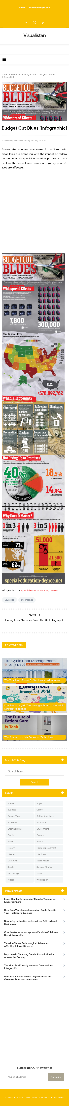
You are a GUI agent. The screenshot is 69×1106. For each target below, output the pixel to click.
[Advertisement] (34, 209)
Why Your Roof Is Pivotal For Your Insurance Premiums (32, 680)
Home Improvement (46, 848)
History (11, 848)
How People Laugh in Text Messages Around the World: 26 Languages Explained (34, 707)
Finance (40, 835)
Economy (12, 822)
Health (40, 841)
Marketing (13, 860)
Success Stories (44, 867)
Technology (13, 873)
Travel (39, 873)
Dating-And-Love (45, 816)
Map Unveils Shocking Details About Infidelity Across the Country (29, 956)
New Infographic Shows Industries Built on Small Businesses (30, 922)
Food (10, 841)
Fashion (11, 835)
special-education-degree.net (39, 590)
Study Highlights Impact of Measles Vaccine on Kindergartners (29, 900)
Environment (43, 828)
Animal (11, 803)
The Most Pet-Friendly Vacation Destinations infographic (28, 967)
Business (12, 809)
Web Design (42, 879)
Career (40, 809)
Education (9, 599)
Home (22, 7)
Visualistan (37, 1097)
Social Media (43, 860)
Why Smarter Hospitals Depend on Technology (28, 737)
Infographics (27, 599)
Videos (11, 879)
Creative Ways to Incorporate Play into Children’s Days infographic (31, 934)
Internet (11, 854)
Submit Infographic (39, 7)
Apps (39, 803)
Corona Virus (14, 816)
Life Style (41, 854)
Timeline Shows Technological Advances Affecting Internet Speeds (26, 945)
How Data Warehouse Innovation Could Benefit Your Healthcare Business (30, 911)
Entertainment (14, 828)
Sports (11, 867)
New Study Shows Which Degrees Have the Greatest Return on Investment (27, 978)
